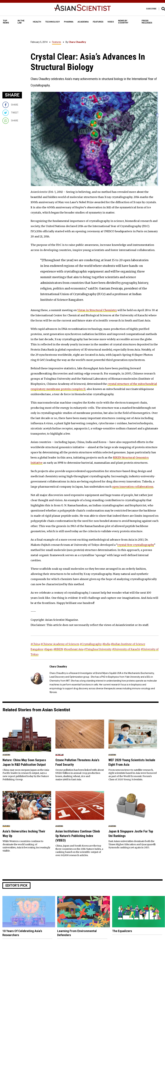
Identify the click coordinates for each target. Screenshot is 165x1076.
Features (56, 42)
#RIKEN (58, 649)
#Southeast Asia (73, 649)
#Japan (48, 649)
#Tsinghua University (98, 649)
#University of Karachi (126, 649)
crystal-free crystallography (135, 544)
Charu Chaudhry (77, 42)
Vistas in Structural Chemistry (97, 310)
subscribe (151, 9)
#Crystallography (91, 644)
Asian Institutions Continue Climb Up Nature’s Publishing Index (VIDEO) (77, 835)
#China (35, 644)
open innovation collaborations (132, 486)
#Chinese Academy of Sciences (59, 644)
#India (106, 644)
